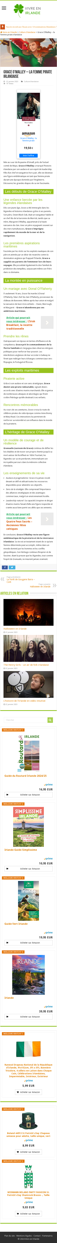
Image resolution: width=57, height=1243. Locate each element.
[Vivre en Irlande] (29, 10)
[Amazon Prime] (48, 784)
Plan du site (9, 1236)
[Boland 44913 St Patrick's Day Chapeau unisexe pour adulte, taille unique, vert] (28, 1121)
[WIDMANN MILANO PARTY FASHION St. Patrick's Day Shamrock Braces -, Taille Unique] (28, 1176)
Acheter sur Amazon (30, 794)
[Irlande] (28, 975)
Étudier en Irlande (14, 27)
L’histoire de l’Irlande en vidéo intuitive (24, 700)
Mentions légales (24, 1236)
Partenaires (47, 1236)
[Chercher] (50, 720)
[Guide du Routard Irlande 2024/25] (28, 753)
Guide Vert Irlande (16, 923)
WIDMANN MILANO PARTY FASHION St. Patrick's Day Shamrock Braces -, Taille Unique (28, 1195)
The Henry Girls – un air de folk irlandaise (26, 664)
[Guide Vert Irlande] (28, 901)
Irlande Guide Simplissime (20, 849)
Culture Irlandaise (27, 32)
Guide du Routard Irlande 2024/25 (25, 775)
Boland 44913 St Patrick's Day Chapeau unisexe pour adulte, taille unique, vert (28, 1134)
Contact (37, 1236)
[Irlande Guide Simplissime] (28, 827)
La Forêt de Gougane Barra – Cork (21, 579)
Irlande (9, 997)
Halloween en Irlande (40, 585)
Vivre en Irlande (9, 32)
